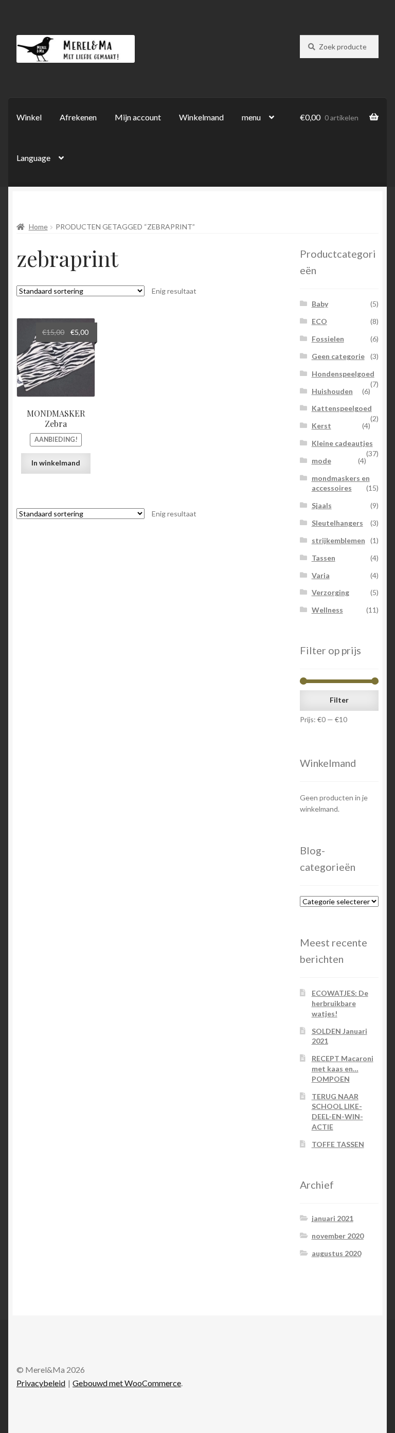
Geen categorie (338, 356)
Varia (321, 575)
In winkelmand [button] (55, 462)
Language (33, 158)
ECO (319, 321)
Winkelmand (201, 117)
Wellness (327, 609)
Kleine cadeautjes (342, 443)
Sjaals (322, 505)
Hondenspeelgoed (343, 373)
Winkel (29, 117)
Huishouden (332, 391)
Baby (320, 303)
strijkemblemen (338, 540)
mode (321, 460)
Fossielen (328, 338)
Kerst (321, 425)
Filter (339, 699)
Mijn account (138, 117)
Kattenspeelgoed (342, 408)
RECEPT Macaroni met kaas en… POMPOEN (342, 1068)
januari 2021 (332, 1218)
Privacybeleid (40, 1383)
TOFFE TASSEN (338, 1144)
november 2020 (338, 1235)
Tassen (323, 557)
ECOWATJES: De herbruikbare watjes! (340, 1003)
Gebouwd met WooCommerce (127, 1383)
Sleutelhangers (337, 522)
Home (38, 226)
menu (251, 117)
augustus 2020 (336, 1253)
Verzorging (330, 592)
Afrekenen (78, 117)
